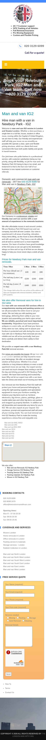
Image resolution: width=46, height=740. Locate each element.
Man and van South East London (16, 563)
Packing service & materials (14, 542)
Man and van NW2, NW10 (13, 423)
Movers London (9, 533)
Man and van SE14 (8, 429)
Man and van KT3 (8, 434)
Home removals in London (14, 536)
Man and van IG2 (8, 438)
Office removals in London (13, 539)
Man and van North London (14, 554)
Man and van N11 (8, 436)
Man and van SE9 (8, 431)
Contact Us (9, 692)
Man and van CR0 (10, 425)
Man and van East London (14, 566)
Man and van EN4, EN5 (12, 427)
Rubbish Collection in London (15, 548)
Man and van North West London (16, 557)
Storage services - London (14, 545)
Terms (7, 688)
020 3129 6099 (34, 46)
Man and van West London (14, 569)
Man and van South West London (16, 560)
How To (8, 684)
